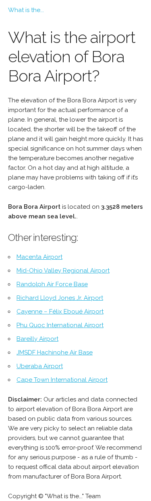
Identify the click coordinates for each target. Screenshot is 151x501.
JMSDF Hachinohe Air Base (55, 352)
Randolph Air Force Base (52, 284)
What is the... (26, 10)
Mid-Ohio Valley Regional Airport (63, 270)
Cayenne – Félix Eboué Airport (60, 311)
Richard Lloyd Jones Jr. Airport (60, 297)
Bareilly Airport (37, 338)
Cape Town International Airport (62, 379)
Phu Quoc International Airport (60, 325)
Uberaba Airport (40, 366)
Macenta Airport (39, 257)
